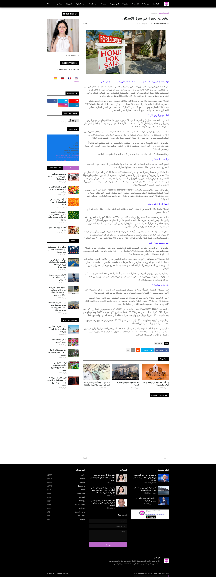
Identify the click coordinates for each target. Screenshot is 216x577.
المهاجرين (66, 497)
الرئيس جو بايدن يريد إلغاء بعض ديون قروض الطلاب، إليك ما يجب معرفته (144, 477)
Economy (154, 13)
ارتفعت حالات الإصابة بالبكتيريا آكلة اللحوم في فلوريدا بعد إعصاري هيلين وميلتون (57, 216)
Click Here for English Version (68, 69)
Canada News (66, 512)
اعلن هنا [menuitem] (69, 4)
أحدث (165, 458)
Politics (66, 479)
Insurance (66, 515)
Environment (66, 493)
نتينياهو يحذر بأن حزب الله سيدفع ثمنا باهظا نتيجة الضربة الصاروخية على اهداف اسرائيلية (57, 306)
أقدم (85, 458)
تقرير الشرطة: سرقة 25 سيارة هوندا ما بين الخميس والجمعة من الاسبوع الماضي (56, 381)
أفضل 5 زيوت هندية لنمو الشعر (57, 228)
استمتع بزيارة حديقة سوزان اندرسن (59, 340)
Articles (66, 508)
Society (66, 482)
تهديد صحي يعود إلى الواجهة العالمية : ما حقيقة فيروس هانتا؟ (57, 176)
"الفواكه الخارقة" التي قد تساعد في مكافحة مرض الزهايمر (57, 189)
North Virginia (66, 505)
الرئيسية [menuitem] (156, 4)
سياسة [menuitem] (146, 4)
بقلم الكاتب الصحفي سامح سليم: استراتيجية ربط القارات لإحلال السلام (103, 502)
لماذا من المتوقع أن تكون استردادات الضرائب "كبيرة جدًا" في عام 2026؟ (97, 383)
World (66, 490)
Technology (66, 501)
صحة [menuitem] (104, 4)
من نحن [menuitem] (59, 4)
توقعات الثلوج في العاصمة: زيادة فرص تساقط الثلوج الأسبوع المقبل (58, 366)
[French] (68, 79)
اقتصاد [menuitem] (136, 4)
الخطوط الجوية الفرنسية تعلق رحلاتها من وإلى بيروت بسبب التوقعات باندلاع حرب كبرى (57, 291)
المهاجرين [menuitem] (115, 4)
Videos (66, 519)
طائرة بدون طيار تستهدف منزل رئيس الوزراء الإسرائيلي (57, 277)
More (76, 81)
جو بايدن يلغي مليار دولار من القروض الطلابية (146, 499)
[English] (75, 79)
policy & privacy (62, 573)
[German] (61, 79)
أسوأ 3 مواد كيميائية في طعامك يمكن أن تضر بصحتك (58, 201)
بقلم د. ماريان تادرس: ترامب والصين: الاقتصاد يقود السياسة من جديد (102, 477)
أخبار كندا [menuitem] (93, 4)
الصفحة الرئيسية (163, 13)
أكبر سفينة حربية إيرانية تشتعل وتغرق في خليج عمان (145, 488)
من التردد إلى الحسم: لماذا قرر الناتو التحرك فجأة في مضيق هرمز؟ (57, 249)
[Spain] (55, 79)
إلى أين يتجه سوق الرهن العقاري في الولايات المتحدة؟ (155, 383)
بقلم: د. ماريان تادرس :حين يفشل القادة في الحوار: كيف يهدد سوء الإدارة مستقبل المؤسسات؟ (103, 490)
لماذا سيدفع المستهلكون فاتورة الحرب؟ (128, 383)
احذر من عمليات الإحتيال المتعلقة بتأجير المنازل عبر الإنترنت (57, 352)
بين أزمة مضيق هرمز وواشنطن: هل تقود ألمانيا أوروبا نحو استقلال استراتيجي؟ (57, 263)
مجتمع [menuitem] (126, 4)
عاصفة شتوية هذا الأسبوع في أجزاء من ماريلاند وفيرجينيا (57, 329)
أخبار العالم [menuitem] (81, 4)
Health (71, 168)
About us (50, 573)
